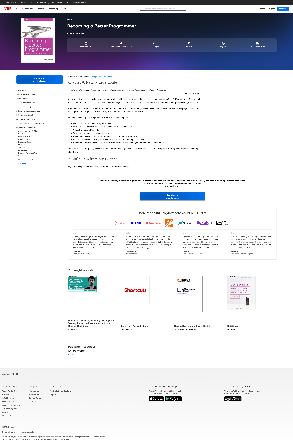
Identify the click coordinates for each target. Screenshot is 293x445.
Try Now (282, 8)
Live (64, 8)
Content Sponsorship (11, 416)
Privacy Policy (35, 398)
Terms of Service (8, 439)
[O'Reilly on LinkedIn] (13, 374)
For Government (26, 2)
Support (33, 386)
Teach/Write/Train (10, 391)
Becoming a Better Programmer (100, 76)
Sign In (272, 8)
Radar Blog (53, 8)
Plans (262, 8)
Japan (53, 394)
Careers (5, 394)
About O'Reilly (9, 386)
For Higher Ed (42, 2)
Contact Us (34, 391)
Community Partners (11, 405)
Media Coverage (9, 401)
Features (40, 8)
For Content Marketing (75, 2)
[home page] (11, 8)
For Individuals (57, 2)
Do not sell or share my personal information (18, 432)
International (57, 386)
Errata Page (73, 354)
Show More (21, 164)
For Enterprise (11, 2)
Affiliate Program (9, 409)
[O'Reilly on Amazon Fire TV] (233, 401)
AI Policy (32, 401)
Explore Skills (27, 8)
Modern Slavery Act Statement (57, 439)
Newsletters (34, 394)
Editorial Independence (36, 439)
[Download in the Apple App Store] (156, 401)
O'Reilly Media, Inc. (258, 47)
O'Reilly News (8, 398)
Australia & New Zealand (60, 391)
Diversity (6, 412)
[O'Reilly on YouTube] (17, 374)
